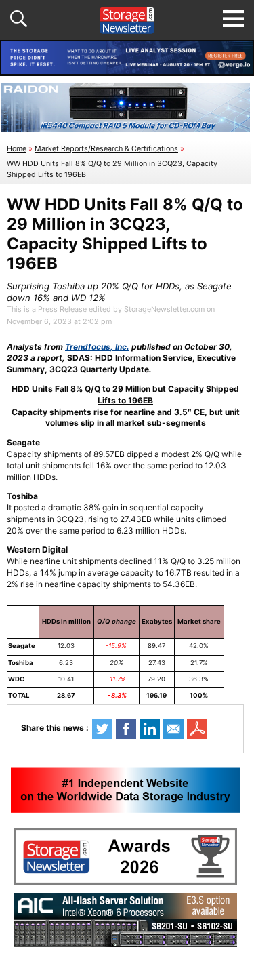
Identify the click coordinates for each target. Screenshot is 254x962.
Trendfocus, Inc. (97, 347)
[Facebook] (126, 729)
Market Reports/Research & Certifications (106, 148)
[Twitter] (102, 729)
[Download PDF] (197, 729)
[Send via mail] (173, 729)
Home (16, 148)
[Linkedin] (150, 729)
